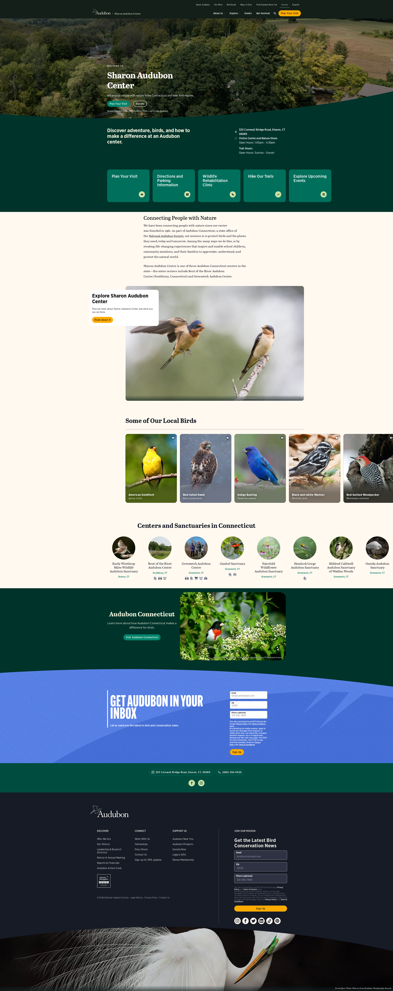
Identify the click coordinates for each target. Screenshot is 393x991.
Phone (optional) (239, 712)
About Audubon (203, 5)
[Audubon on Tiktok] (269, 921)
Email (234, 693)
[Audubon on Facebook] (245, 921)
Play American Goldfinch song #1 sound (173, 438)
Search (274, 13)
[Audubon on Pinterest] (277, 921)
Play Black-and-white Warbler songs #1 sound (337, 438)
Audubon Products (183, 844)
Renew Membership (183, 859)
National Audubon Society (166, 236)
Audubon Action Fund (109, 868)
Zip (233, 703)
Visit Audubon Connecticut (142, 637)
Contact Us (141, 854)
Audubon (109, 811)
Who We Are (104, 838)
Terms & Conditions (247, 744)
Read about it (103, 319)
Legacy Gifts (179, 854)
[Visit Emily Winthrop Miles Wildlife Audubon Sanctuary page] (123, 558)
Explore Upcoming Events (310, 178)
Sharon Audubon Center (128, 13)
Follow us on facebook (192, 783)
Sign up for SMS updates (148, 859)
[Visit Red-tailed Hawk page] (205, 468)
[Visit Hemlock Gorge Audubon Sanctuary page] (304, 558)
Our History (103, 844)
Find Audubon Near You (266, 5)
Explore (234, 13)
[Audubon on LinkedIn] (261, 921)
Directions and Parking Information (170, 180)
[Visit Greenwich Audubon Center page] (196, 558)
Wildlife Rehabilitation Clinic (215, 180)
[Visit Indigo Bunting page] (260, 468)
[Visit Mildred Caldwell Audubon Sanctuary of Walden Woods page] (341, 558)
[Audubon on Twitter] (253, 921)
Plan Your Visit (289, 13)
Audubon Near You (183, 838)
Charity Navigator (104, 881)
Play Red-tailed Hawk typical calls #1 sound (228, 438)
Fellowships (141, 844)
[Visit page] (215, 343)
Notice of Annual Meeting (111, 857)
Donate (284, 5)
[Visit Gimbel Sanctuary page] (232, 558)
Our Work (218, 5)
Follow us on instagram (201, 783)
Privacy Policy (242, 724)
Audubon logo (101, 12)
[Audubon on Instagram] (237, 921)
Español (295, 5)
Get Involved (263, 13)
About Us (218, 13)
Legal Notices (136, 897)
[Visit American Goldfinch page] (151, 468)
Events (248, 13)
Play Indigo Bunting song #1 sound (282, 438)
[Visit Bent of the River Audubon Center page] (160, 558)
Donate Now (179, 849)
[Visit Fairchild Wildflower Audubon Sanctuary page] (268, 558)
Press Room (141, 849)
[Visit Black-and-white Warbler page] (314, 468)
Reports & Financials (108, 862)
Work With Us (142, 838)
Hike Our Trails (260, 176)
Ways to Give (246, 5)
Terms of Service (258, 724)
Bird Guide (231, 5)
